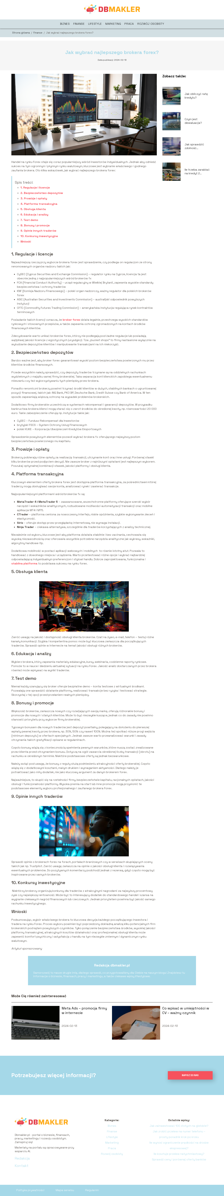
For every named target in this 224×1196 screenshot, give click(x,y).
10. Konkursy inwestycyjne (39, 236)
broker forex (71, 320)
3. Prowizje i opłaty (33, 198)
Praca (129, 24)
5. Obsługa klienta (33, 209)
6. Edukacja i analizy (34, 214)
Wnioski (25, 241)
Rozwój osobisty (150, 24)
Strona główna (21, 32)
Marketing (113, 24)
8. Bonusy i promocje (35, 225)
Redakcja (22, 1158)
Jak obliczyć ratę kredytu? (196, 95)
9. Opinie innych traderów (38, 231)
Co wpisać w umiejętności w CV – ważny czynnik (185, 1010)
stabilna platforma (24, 563)
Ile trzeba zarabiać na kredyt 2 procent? (197, 171)
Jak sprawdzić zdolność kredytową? (194, 146)
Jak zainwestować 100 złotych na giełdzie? (179, 1126)
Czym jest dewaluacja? (193, 121)
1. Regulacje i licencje (35, 187)
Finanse (79, 24)
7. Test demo (29, 220)
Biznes (65, 24)
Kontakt (22, 1165)
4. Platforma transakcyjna (38, 204)
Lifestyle (95, 24)
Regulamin (92, 1190)
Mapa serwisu (65, 1190)
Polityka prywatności (30, 1190)
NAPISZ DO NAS (190, 1075)
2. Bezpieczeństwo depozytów (42, 193)
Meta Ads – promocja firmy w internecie (84, 1010)
